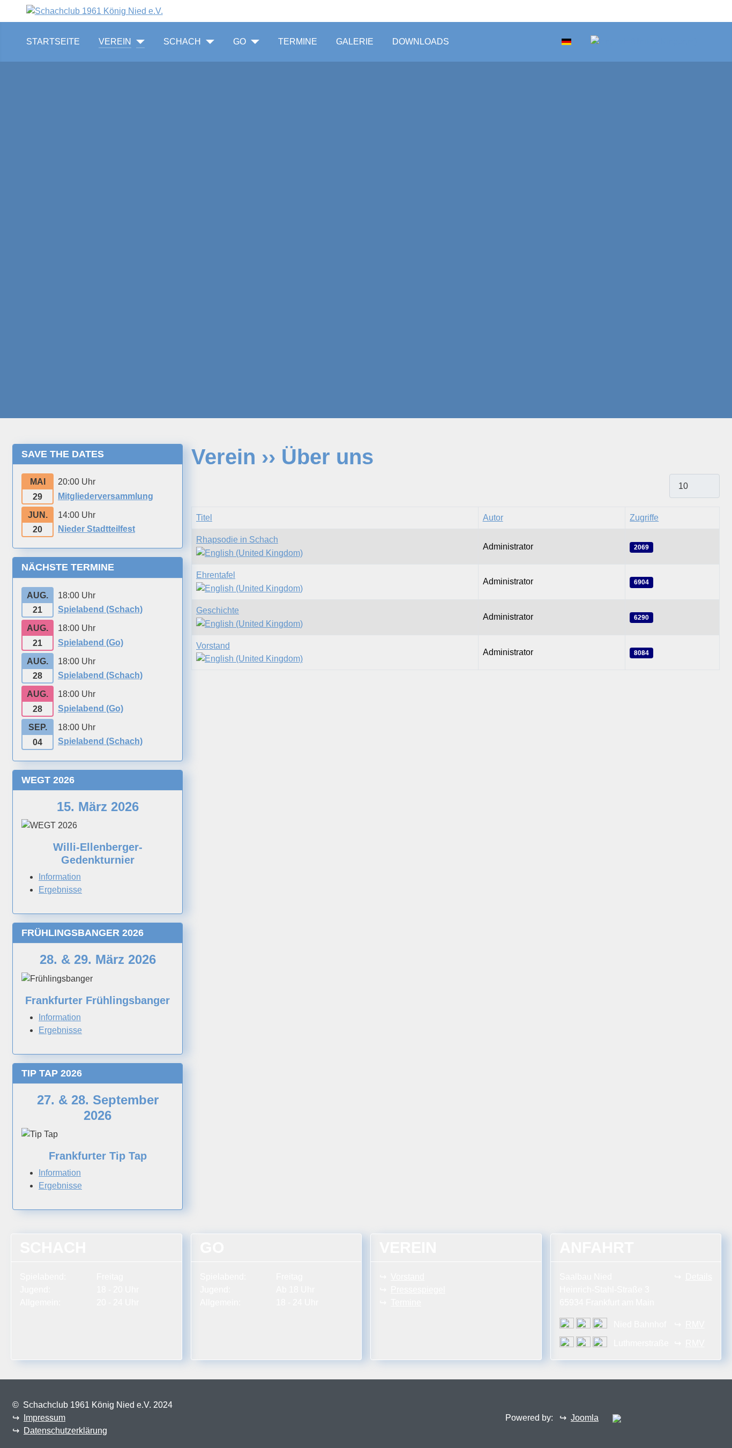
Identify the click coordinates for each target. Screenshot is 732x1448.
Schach (182, 41)
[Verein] (138, 41)
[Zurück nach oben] (718, 1434)
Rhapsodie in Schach (237, 539)
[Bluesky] (193, 10)
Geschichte (217, 610)
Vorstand (213, 645)
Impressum (44, 1417)
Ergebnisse (60, 889)
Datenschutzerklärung (65, 1430)
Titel (204, 517)
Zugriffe (644, 517)
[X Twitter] (201, 10)
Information (60, 876)
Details (698, 1276)
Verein (115, 41)
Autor (493, 517)
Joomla (585, 1417)
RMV (695, 1324)
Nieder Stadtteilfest (96, 528)
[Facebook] (175, 10)
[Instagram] (184, 10)
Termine (297, 41)
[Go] (252, 41)
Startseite (53, 41)
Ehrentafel (215, 575)
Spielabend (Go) (90, 642)
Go (239, 41)
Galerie (355, 41)
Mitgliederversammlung (105, 496)
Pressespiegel (418, 1289)
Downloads (420, 41)
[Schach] (207, 41)
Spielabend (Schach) (100, 609)
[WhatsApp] (167, 10)
